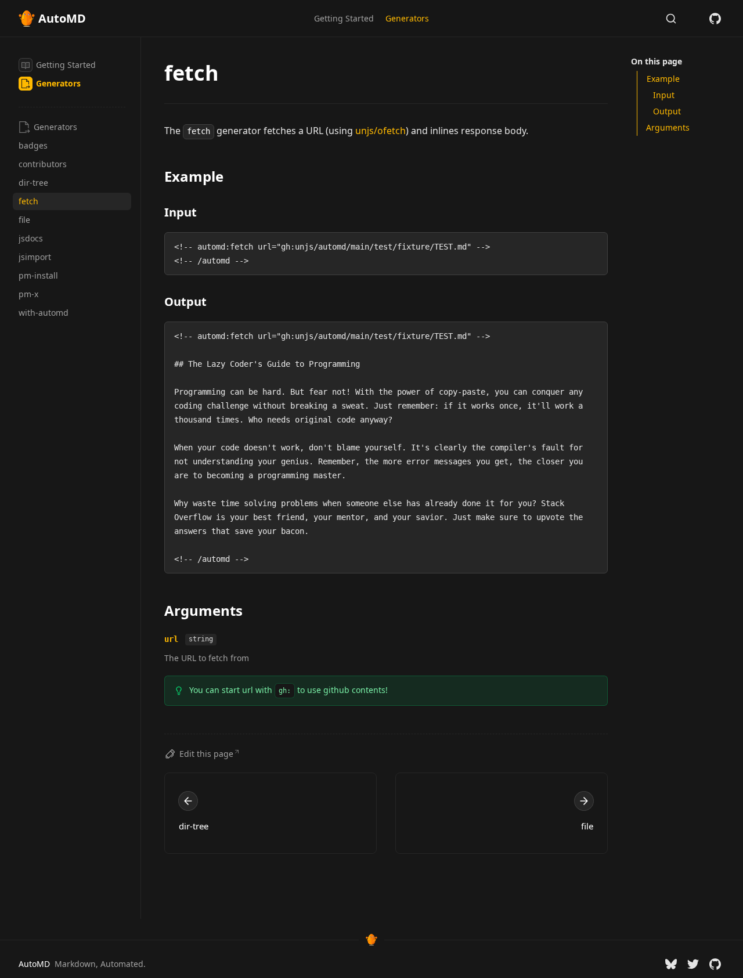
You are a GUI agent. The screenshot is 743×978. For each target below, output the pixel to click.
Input (180, 212)
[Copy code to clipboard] (593, 247)
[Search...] (671, 18)
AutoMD (34, 963)
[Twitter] (693, 964)
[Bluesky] (671, 964)
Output (185, 301)
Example (193, 176)
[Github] (715, 18)
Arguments (203, 610)
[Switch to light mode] (693, 18)
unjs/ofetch (380, 130)
